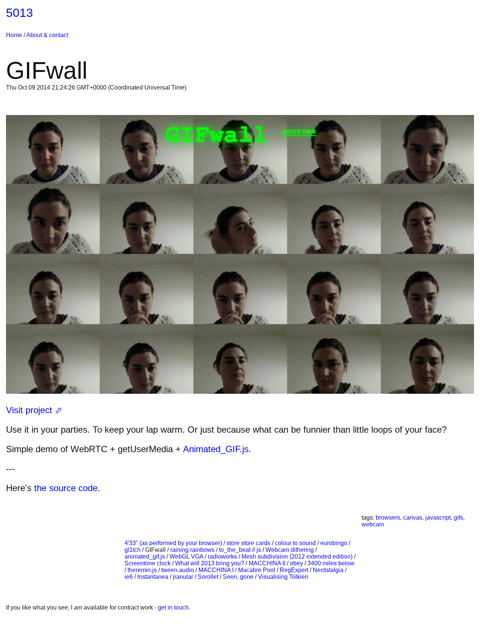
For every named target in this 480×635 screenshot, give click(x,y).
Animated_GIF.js (216, 449)
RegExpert (295, 570)
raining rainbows (193, 550)
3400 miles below (331, 563)
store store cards (249, 543)
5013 (19, 12)
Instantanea (153, 577)
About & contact (47, 35)
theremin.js (143, 570)
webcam (373, 524)
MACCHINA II (268, 563)
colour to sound (296, 543)
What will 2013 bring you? (210, 563)
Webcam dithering (290, 550)
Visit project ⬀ (34, 410)
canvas (412, 517)
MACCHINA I (216, 570)
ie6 (129, 577)
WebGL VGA (187, 556)
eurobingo (334, 543)
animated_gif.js (145, 556)
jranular (184, 577)
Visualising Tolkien (283, 577)
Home (14, 35)
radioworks (223, 556)
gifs (458, 517)
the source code (66, 488)
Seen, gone (239, 577)
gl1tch (133, 550)
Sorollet (209, 577)
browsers (388, 517)
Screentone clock (148, 563)
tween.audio (178, 570)
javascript (438, 517)
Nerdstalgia (329, 570)
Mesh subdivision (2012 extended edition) (298, 556)
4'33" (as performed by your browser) (174, 543)
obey (297, 563)
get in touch (173, 607)
